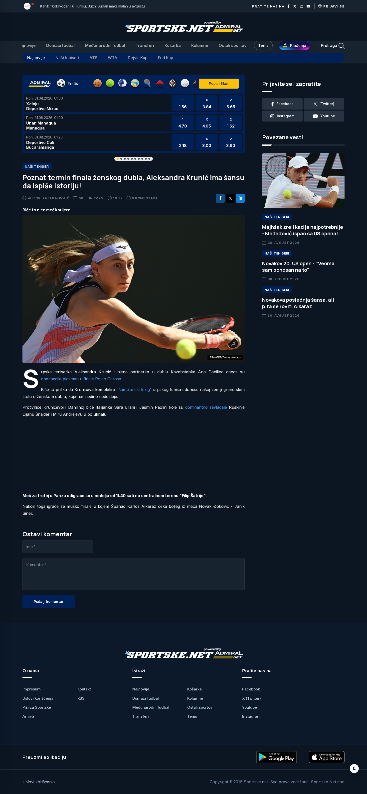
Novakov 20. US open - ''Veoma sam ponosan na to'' (298, 266)
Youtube (249, 707)
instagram (285, 116)
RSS (81, 698)
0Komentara (145, 198)
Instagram (251, 716)
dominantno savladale (206, 407)
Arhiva (28, 716)
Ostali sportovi (233, 45)
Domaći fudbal (60, 45)
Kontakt (84, 689)
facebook (285, 104)
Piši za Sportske (36, 707)
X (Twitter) (251, 698)
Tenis (263, 45)
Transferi (145, 45)
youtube (327, 116)
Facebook (251, 689)
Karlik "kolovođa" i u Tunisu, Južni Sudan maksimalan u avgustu (92, 6)
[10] (27, 6)
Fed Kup (165, 57)
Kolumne (199, 45)
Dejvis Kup (138, 57)
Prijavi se (334, 6)
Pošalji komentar (49, 601)
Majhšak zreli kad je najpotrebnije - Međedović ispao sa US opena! (302, 230)
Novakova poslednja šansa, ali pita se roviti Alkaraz (298, 303)
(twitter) (327, 104)
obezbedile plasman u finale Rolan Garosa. (81, 378)
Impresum (31, 689)
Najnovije (26, 45)
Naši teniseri (67, 57)
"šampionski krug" (134, 389)
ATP (93, 57)
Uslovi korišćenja (37, 698)
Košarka (173, 45)
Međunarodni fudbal (105, 45)
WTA (112, 57)
